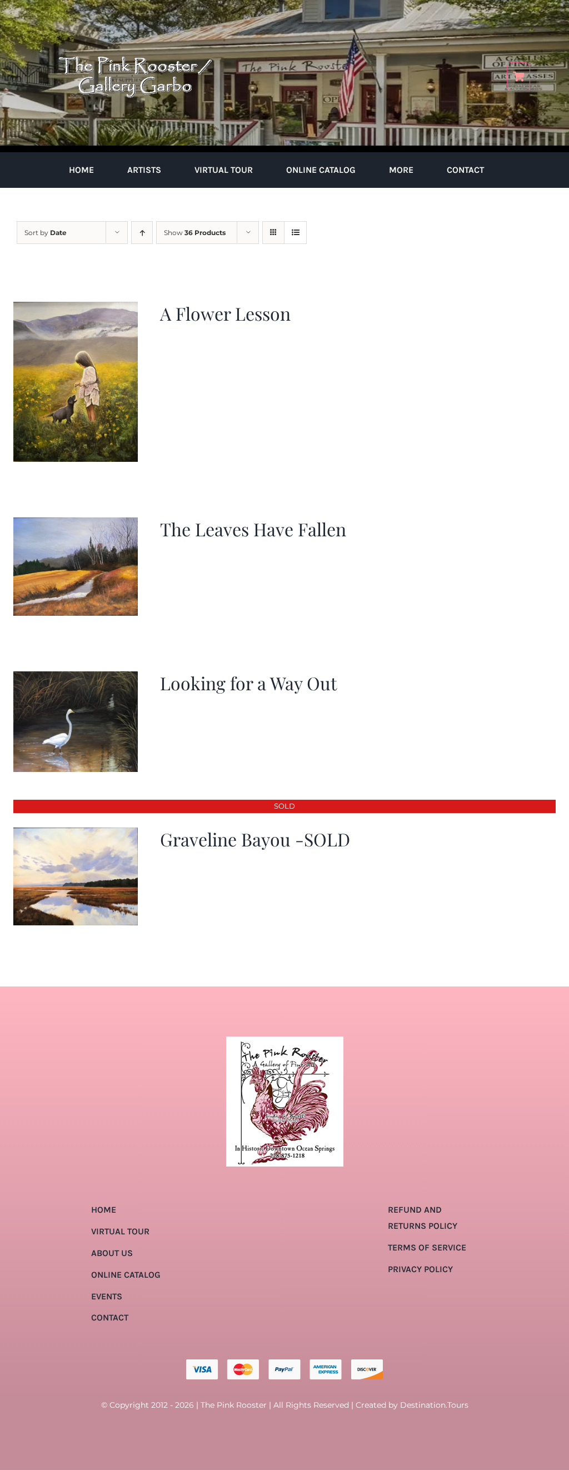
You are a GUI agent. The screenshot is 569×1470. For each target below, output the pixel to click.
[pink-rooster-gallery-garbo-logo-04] (135, 15)
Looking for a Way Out (248, 683)
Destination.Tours (434, 1405)
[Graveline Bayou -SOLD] (75, 835)
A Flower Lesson (225, 313)
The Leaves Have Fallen (253, 529)
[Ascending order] (142, 232)
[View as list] (295, 232)
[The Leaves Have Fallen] (75, 525)
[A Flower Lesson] (75, 309)
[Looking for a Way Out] (75, 679)
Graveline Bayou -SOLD (255, 839)
